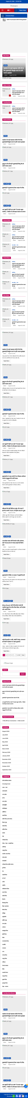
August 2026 (5, 731)
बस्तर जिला (4, 892)
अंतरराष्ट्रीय (4, 791)
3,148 (18, 655)
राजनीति (4, 944)
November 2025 (6, 762)
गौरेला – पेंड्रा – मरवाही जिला (7, 843)
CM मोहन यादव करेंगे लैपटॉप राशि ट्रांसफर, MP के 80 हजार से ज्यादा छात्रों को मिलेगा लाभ (13, 543)
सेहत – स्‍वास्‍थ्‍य (5, 986)
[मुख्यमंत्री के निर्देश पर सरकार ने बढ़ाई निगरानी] (14, 565)
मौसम (3, 937)
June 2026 (5, 738)
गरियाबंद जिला (5, 839)
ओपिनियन (4, 811)
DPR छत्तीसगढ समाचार (6, 780)
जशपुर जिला (4, 850)
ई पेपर (3, 798)
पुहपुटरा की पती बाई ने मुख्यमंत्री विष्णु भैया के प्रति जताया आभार (6, 237)
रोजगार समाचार (5, 965)
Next (23, 655)
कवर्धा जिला (4, 815)
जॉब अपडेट (4, 857)
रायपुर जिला (4, 958)
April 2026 (5, 745)
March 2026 (5, 748)
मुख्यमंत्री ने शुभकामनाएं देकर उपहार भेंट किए (13, 187)
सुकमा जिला (4, 979)
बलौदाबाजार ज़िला (5, 888)
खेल (3, 836)
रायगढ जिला (4, 955)
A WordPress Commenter (9, 720)
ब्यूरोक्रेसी (4, 916)
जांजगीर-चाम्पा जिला (6, 853)
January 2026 (6, 755)
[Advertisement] (14, 36)
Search (5, 669)
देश (3, 871)
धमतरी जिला (4, 874)
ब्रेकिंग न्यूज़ (4, 920)
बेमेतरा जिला (4, 909)
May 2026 (5, 741)
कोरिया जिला (4, 829)
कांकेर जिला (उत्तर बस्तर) (7, 818)
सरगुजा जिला (4, 976)
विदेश (3, 969)
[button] (2, 10)
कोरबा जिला (4, 825)
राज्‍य (9, 183)
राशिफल (3, 962)
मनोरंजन (4, 927)
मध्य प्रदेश (5, 183)
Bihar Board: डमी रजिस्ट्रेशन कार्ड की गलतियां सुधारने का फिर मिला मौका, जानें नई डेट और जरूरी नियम (13, 607)
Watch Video (22, 10)
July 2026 (5, 734)
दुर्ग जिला (4, 867)
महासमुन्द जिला (5, 930)
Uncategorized (6, 783)
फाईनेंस (3, 885)
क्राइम (3, 832)
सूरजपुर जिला (4, 983)
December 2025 (6, 759)
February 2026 (6, 752)
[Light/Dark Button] (8, 10)
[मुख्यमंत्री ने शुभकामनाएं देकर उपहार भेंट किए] (14, 178)
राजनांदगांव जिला (5, 941)
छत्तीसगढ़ (13, 89)
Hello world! (21, 720)
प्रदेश (3, 881)
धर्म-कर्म (3, 878)
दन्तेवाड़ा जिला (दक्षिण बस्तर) (7, 864)
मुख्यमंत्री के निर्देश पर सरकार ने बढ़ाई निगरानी (13, 575)
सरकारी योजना (5, 972)
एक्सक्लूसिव (4, 804)
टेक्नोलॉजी (4, 860)
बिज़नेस (3, 899)
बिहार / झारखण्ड (6, 601)
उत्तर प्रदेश (4, 801)
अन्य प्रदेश (4, 794)
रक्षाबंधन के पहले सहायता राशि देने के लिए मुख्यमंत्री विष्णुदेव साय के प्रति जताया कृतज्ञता (6, 92)
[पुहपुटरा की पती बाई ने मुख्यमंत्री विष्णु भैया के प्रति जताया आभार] (14, 154)
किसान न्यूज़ (4, 822)
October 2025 (6, 766)
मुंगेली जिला (4, 934)
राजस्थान (5, 635)
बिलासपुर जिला (5, 902)
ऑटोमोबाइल (4, 808)
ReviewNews (10, 1096)
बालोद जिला (4, 895)
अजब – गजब (4, 787)
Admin (14, 96)
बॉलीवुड (3, 913)
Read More (7, 361)
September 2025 (6, 769)
